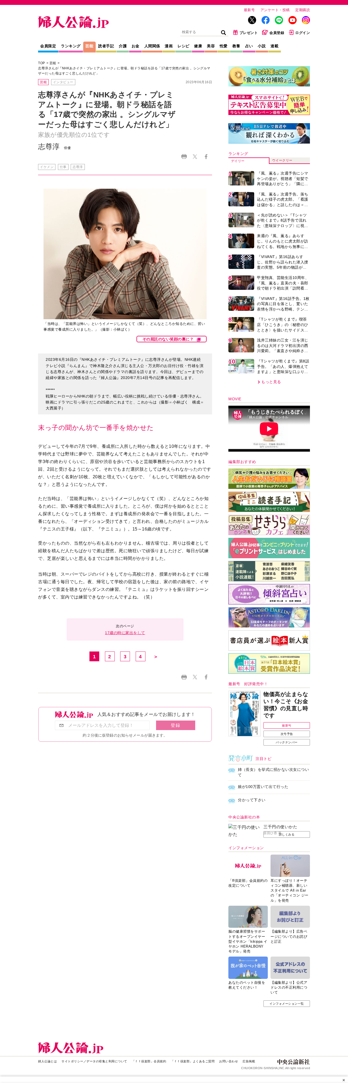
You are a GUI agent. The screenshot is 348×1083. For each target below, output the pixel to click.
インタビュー (63, 82)
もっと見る (271, 382)
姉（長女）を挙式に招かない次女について (273, 772)
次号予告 (287, 734)
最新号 (249, 10)
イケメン (47, 167)
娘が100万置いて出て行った (263, 786)
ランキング (71, 46)
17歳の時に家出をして (125, 633)
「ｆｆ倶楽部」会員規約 (149, 1061)
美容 (211, 46)
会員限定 (48, 46)
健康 (198, 46)
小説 (262, 46)
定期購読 (302, 10)
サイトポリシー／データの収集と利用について (94, 1061)
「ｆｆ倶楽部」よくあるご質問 (193, 1061)
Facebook (206, 156)
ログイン (302, 33)
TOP (41, 63)
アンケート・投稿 (275, 10)
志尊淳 (78, 167)
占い (249, 46)
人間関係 (152, 46)
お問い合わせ (228, 1061)
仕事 (63, 167)
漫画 (169, 46)
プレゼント (249, 33)
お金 (135, 46)
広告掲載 (249, 1061)
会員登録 (276, 33)
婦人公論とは (47, 1061)
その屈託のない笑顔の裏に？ (168, 339)
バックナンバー (287, 742)
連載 (274, 46)
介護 (123, 46)
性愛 (224, 46)
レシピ (183, 46)
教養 (236, 46)
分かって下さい (252, 800)
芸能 (89, 46)
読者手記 (106, 46)
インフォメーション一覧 (286, 1003)
